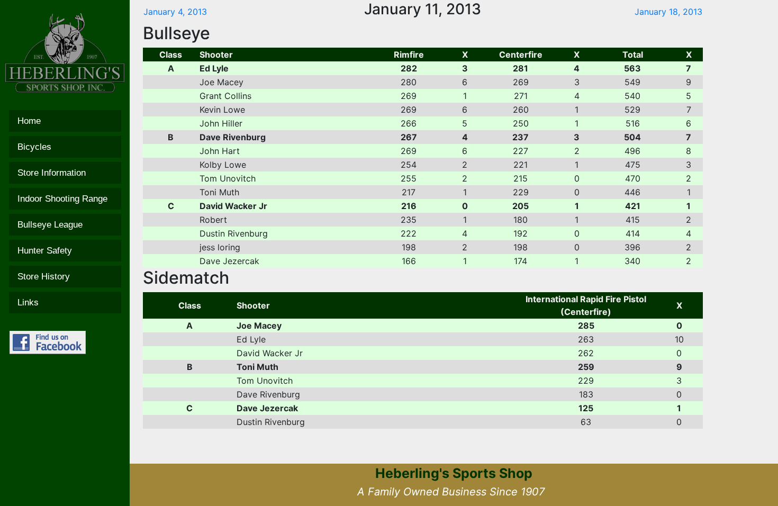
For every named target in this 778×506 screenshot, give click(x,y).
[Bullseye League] (65, 225)
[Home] (65, 121)
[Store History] (65, 276)
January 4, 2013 (175, 11)
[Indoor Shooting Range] (65, 199)
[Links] (65, 302)
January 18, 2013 (668, 11)
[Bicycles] (65, 147)
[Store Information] (65, 173)
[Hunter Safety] (65, 250)
